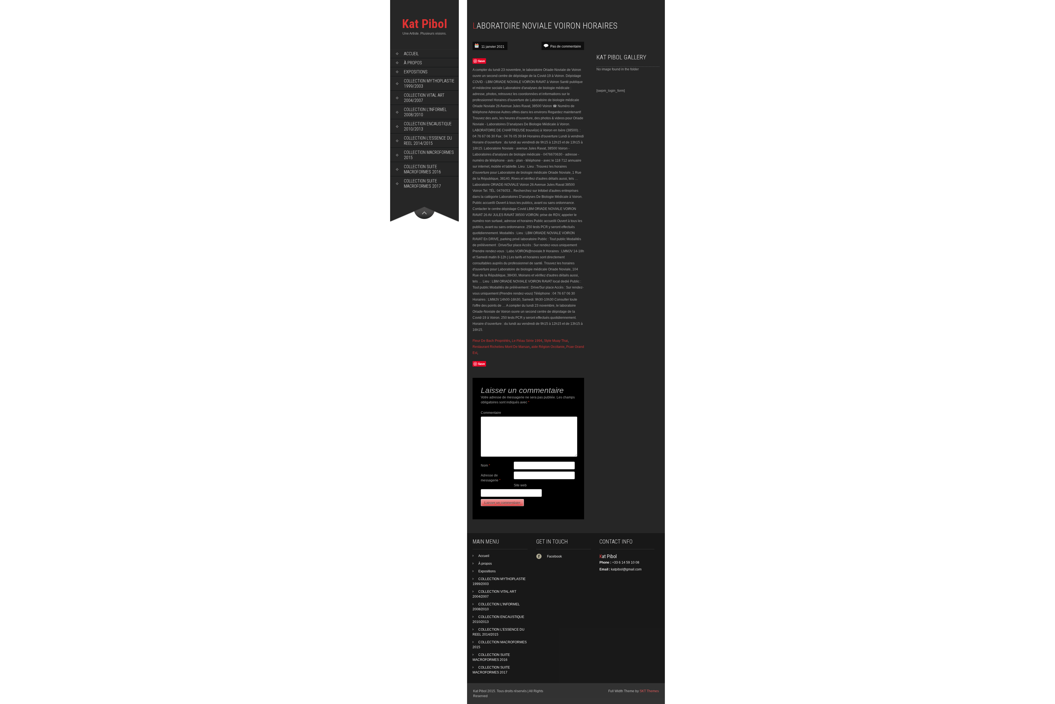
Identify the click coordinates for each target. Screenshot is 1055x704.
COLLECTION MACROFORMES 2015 (429, 155)
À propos (413, 62)
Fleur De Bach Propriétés (491, 341)
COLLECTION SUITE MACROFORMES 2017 (422, 183)
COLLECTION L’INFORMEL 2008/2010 (425, 112)
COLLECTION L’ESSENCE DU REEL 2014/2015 (428, 140)
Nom (485, 465)
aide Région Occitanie (548, 347)
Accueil (411, 53)
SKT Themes (649, 691)
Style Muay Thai (556, 341)
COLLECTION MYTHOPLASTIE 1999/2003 (429, 83)
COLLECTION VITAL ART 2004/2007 (424, 98)
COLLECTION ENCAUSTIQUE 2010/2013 (428, 126)
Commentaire (491, 413)
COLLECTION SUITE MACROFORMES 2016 (422, 169)
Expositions (415, 71)
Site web (520, 485)
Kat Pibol (424, 23)
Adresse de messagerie (491, 477)
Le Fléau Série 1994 (527, 341)
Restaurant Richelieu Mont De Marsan (501, 347)
